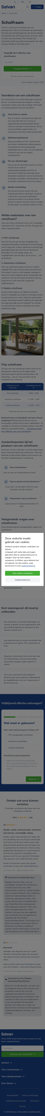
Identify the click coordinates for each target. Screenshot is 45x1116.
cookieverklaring (28, 566)
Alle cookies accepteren (23, 573)
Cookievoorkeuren (22, 580)
